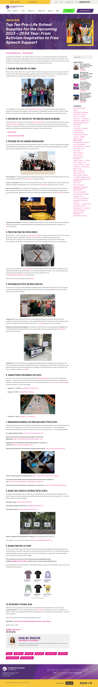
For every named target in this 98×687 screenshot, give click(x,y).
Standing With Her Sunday (26, 392)
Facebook (57, 382)
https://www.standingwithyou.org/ (23, 445)
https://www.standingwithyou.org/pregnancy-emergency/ (26, 481)
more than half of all (13, 124)
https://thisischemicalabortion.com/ (33, 433)
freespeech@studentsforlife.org (16, 275)
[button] (32, 2)
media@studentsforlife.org (35, 505)
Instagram (65, 382)
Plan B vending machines (38, 122)
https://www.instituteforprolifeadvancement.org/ (27, 439)
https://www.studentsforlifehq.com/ (56, 485)
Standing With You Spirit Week (29, 388)
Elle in (42, 378)
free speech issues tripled (34, 235)
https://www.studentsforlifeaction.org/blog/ (46, 476)
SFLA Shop (40, 609)
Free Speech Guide (27, 268)
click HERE (25, 369)
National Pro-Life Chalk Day (27, 416)
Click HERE (29, 179)
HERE (32, 278)
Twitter (51, 382)
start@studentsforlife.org (35, 109)
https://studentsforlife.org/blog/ (55, 448)
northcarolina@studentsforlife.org (42, 540)
